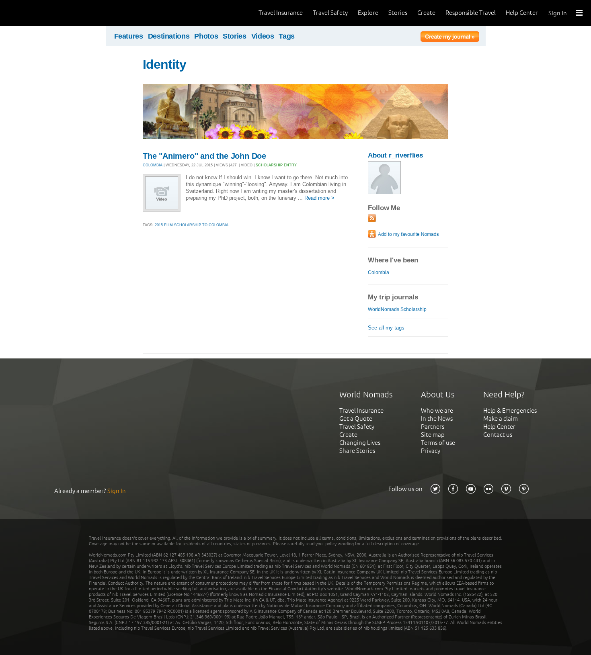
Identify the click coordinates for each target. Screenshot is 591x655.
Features (128, 36)
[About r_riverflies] (384, 192)
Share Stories (357, 450)
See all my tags (386, 328)
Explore (368, 12)
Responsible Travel (470, 12)
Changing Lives (359, 442)
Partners (432, 426)
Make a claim (500, 418)
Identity (164, 64)
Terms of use (438, 442)
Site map (433, 434)
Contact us (497, 434)
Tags (287, 36)
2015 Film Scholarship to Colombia (191, 225)
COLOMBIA (152, 165)
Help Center (522, 12)
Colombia (378, 272)
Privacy (430, 450)
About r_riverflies (395, 155)
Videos (262, 36)
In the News (437, 418)
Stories (397, 12)
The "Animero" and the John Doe (204, 155)
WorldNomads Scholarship (397, 309)
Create (426, 12)
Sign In (557, 13)
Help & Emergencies (510, 410)
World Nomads (42, 13)
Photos (206, 36)
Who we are (437, 410)
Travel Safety (330, 12)
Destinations (169, 36)
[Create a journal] (450, 37)
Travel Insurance (281, 12)
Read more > (319, 198)
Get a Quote (355, 418)
